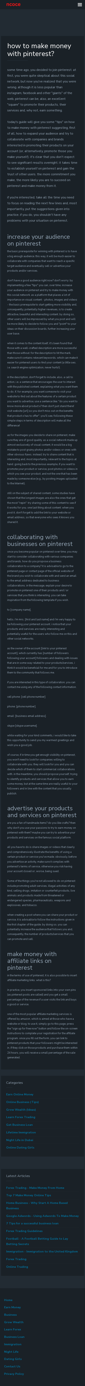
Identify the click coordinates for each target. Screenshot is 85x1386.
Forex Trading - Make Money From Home (35, 1188)
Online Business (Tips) (22, 1102)
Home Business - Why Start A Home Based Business (37, 1205)
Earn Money (12, 1307)
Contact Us (12, 1366)
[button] (80, 4)
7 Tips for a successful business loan (32, 1223)
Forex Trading (16, 1259)
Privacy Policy (14, 1374)
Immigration (12, 1344)
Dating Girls (13, 1359)
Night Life (11, 1352)
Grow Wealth (14, 1322)
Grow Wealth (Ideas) (21, 1110)
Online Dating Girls (20, 1148)
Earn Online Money (19, 1094)
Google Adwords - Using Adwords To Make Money (42, 1216)
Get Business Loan (19, 1125)
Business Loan (14, 1337)
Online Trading (17, 1267)
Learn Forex (12, 1329)
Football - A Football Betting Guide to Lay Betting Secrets (37, 1241)
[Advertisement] (31, 24)
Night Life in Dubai (19, 1140)
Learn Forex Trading (20, 1117)
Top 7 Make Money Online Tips (28, 1195)
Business (10, 1315)
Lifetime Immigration (21, 1132)
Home (8, 1300)
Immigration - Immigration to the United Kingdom (42, 1251)
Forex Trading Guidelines (24, 1231)
